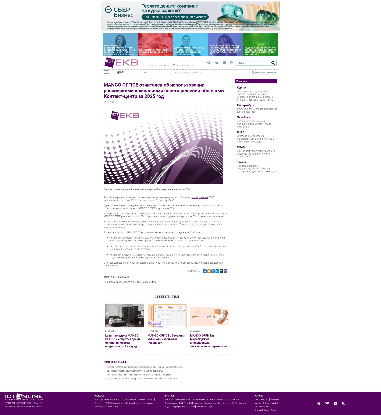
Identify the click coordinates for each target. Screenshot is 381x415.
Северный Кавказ (262, 410)
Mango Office (149, 282)
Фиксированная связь (219, 399)
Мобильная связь (182, 399)
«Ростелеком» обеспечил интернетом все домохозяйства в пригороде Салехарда (255, 139)
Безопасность (171, 403)
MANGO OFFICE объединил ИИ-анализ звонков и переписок (166, 339)
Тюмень (242, 162)
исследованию (200, 197)
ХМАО (241, 147)
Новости (98, 399)
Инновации (201, 407)
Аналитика (108, 399)
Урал (273, 403)
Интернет (169, 399)
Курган (241, 87)
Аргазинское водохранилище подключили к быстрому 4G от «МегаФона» (254, 124)
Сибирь (266, 403)
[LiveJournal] (221, 271)
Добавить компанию (264, 72)
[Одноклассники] (209, 271)
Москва (258, 403)
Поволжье (274, 399)
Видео (137, 403)
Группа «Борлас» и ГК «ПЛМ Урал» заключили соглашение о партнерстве (142, 378)
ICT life (108, 403)
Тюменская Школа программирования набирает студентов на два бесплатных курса (257, 168)
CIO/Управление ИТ (200, 399)
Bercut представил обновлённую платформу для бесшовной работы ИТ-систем (145, 367)
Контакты (19, 403)
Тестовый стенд (119, 403)
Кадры (168, 407)
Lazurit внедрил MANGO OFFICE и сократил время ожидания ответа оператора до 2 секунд (122, 341)
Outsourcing (241, 403)
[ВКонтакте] (205, 271)
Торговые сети (210, 403)
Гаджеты (211, 407)
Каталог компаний (116, 407)
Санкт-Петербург (262, 399)
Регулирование (179, 407)
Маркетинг (197, 403)
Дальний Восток (261, 407)
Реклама (28, 403)
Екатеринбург (245, 105)
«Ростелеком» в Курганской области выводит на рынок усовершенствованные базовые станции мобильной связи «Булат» (256, 95)
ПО (233, 403)
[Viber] (225, 271)
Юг (278, 403)
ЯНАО (240, 132)
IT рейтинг (99, 403)
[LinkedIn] (217, 271)
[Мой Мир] (213, 271)
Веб (180, 403)
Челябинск (244, 117)
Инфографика (100, 407)
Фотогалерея (147, 403)
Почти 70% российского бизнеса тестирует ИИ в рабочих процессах (139, 375)
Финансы (191, 407)
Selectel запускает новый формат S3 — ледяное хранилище (135, 371)
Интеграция (122, 276)
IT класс (150, 399)
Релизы (130, 403)
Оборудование (224, 403)
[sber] (190, 30)
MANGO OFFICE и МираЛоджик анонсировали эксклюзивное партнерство (209, 341)
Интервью (118, 399)
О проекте (9, 403)
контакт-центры (132, 282)
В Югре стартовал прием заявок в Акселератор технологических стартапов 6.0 (256, 153)
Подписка (38, 403)
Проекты (141, 399)
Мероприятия (130, 399)
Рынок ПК (188, 403)
